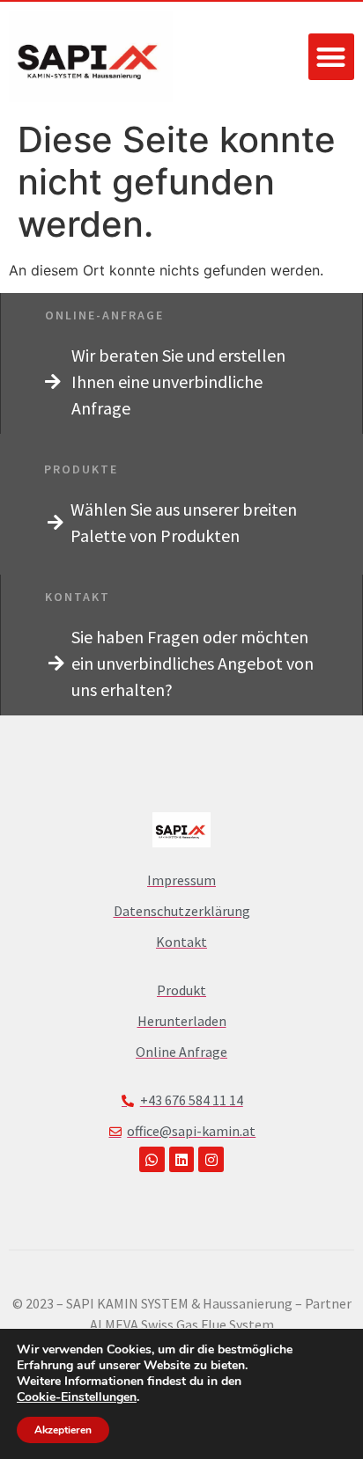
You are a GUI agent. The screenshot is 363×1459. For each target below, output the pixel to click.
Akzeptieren (63, 1430)
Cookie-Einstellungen (77, 1397)
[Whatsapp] (152, 1159)
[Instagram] (211, 1159)
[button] (331, 56)
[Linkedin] (182, 1159)
